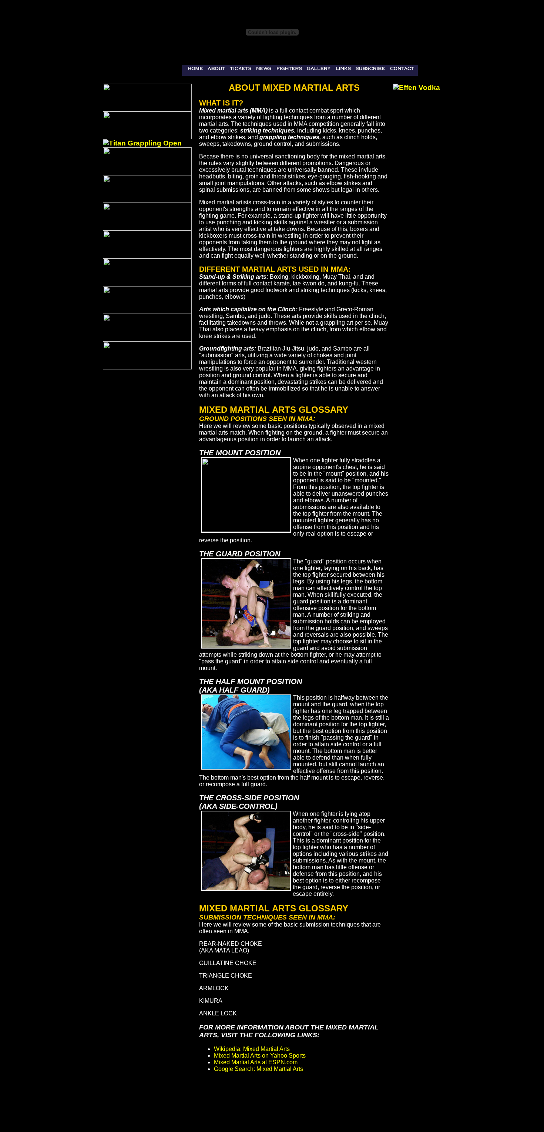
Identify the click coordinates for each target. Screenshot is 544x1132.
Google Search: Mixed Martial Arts (258, 1069)
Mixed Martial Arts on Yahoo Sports (260, 1055)
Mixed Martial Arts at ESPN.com (256, 1062)
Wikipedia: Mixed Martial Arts (252, 1049)
